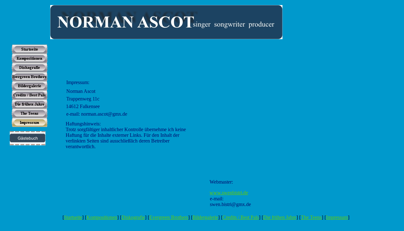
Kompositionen (101, 217)
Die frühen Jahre (279, 217)
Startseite (73, 217)
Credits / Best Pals (241, 217)
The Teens (311, 217)
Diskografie (133, 217)
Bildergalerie (205, 217)
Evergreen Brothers (168, 217)
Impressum (337, 217)
